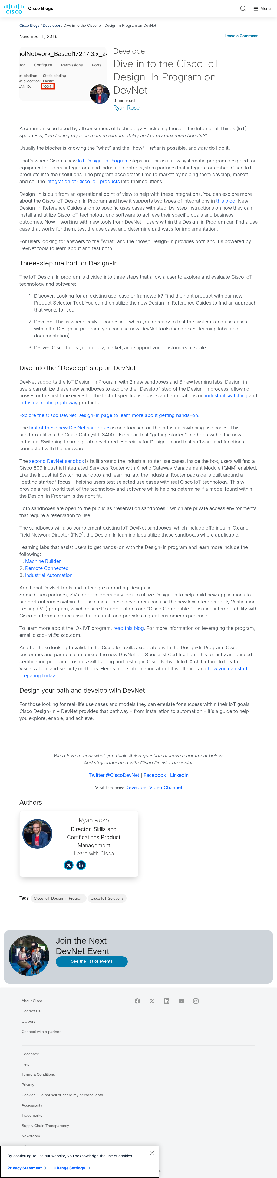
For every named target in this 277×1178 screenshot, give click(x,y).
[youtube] (181, 1001)
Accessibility (32, 1105)
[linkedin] (166, 1001)
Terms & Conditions (38, 1074)
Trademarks (32, 1115)
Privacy (28, 1085)
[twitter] (152, 1001)
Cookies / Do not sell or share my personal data (62, 1095)
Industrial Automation (48, 575)
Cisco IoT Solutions (107, 898)
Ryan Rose (126, 108)
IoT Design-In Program (103, 161)
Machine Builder (43, 561)
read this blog (128, 628)
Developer (51, 25)
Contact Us (31, 1011)
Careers (28, 1021)
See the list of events (92, 962)
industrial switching (226, 396)
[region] (79, 1162)
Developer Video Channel (153, 788)
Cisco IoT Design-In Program (59, 898)
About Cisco (32, 1001)
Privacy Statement (25, 1168)
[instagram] (196, 1001)
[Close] (152, 1152)
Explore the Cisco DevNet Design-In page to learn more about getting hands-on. (109, 416)
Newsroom (31, 1136)
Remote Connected (47, 568)
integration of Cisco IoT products (83, 182)
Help (25, 1064)
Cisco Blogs (40, 8)
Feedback (30, 1054)
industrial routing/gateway (48, 403)
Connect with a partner (41, 1031)
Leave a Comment (241, 36)
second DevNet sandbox (56, 461)
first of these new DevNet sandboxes (70, 428)
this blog (225, 201)
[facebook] (137, 1001)
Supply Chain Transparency (45, 1126)
